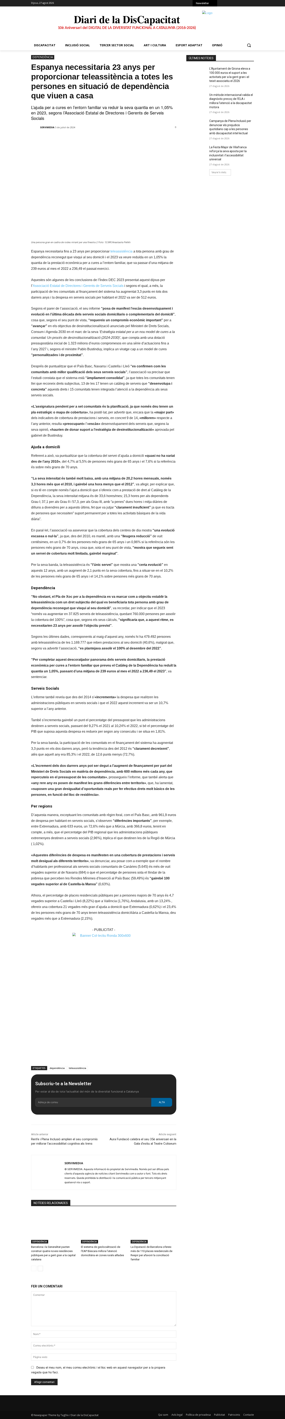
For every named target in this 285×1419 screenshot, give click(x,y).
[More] (104, 138)
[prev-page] (33, 1268)
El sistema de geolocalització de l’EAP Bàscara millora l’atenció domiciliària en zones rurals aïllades (102, 1251)
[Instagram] (229, 3)
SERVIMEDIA (47, 127)
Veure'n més (219, 172)
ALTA (162, 1102)
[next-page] (40, 1268)
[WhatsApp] (241, 3)
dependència (57, 1068)
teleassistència (121, 251)
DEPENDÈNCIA (42, 57)
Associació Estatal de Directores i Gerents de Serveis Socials (78, 286)
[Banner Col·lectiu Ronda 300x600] (103, 935)
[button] (249, 45)
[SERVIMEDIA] (35, 127)
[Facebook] (223, 3)
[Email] (95, 138)
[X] (235, 3)
